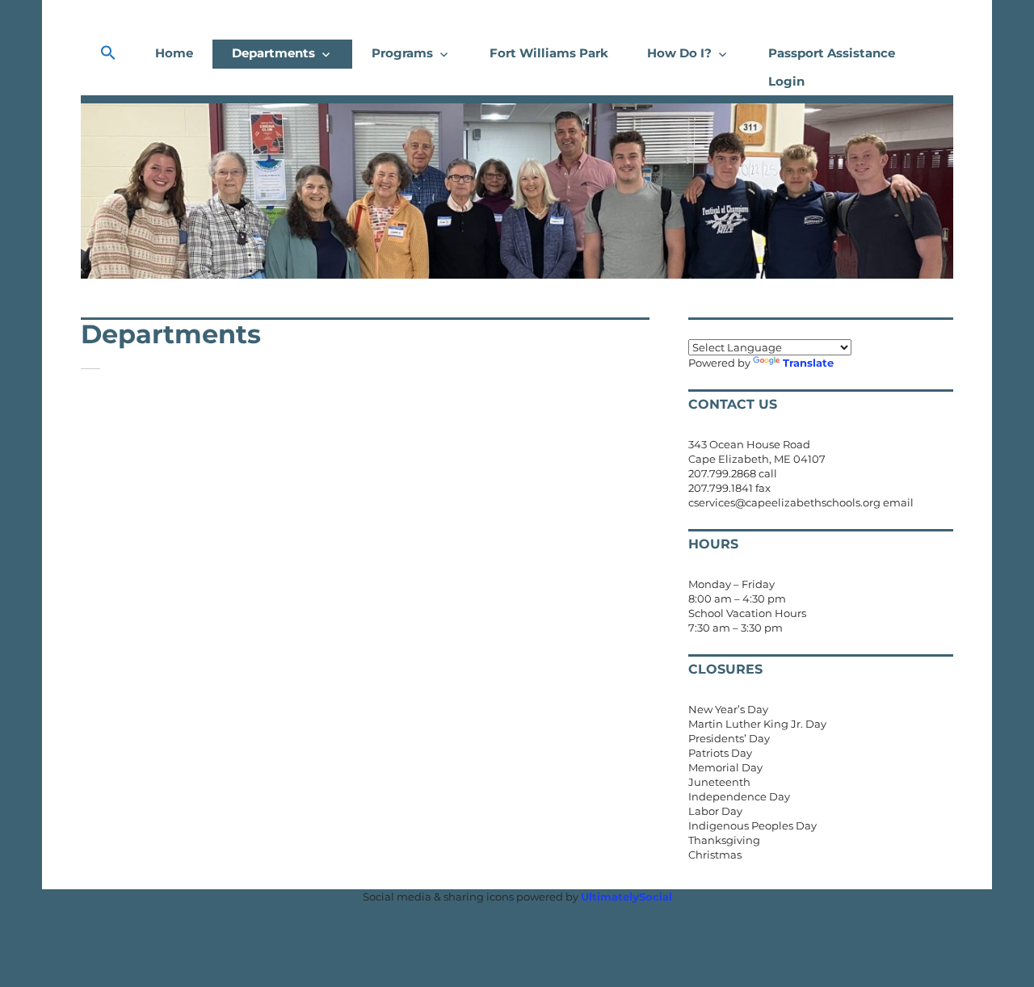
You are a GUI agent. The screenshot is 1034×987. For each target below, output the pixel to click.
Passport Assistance (831, 53)
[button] (108, 53)
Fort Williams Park (549, 53)
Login (786, 81)
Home (174, 53)
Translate (808, 362)
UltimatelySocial (626, 896)
